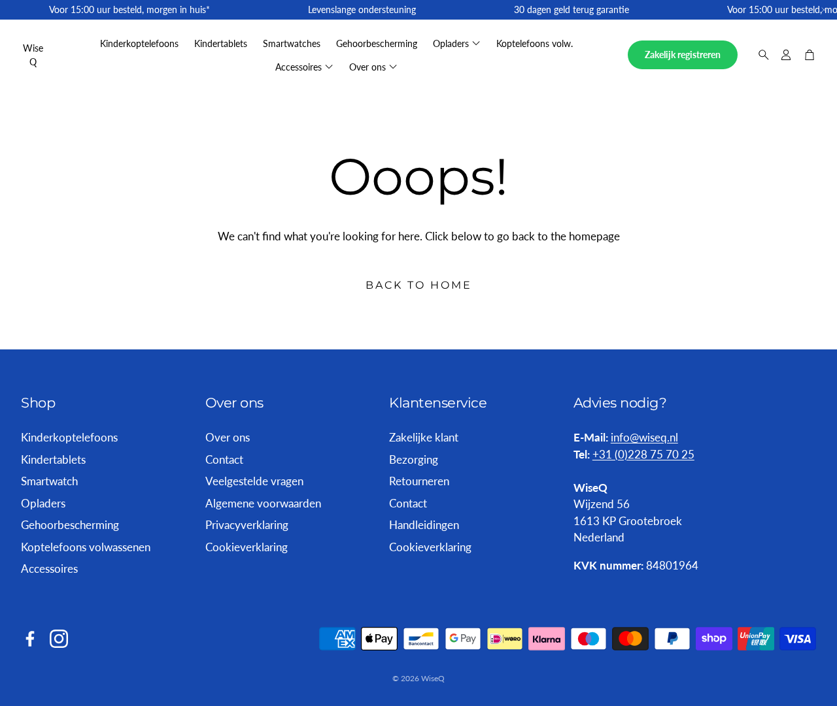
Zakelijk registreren (683, 54)
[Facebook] (30, 639)
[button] (760, 55)
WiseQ (33, 54)
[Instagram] (59, 639)
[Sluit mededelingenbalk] (824, 10)
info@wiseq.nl (644, 437)
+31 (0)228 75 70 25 (643, 454)
